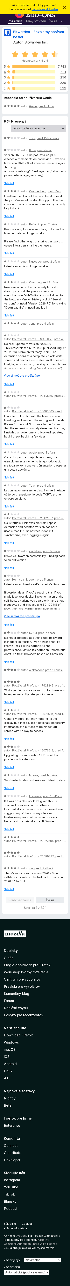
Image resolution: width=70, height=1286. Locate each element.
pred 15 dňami (52, 796)
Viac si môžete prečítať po (22, 375)
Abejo (33, 452)
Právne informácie (15, 1228)
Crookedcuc (37, 191)
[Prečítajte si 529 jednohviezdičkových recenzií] (33, 88)
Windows (11, 1042)
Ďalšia (50, 900)
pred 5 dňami (51, 551)
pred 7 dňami (46, 632)
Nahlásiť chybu (16, 1008)
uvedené (21, 1235)
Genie (33, 106)
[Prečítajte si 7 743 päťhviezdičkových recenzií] (33, 66)
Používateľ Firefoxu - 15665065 (33, 411)
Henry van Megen (23, 579)
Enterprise (12, 1125)
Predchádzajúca (20, 900)
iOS (7, 1057)
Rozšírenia (15, 21)
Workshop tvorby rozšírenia (26, 972)
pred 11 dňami (54, 670)
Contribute (12, 1153)
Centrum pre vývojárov (22, 979)
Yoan (32, 485)
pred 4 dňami (45, 323)
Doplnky (11, 951)
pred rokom (46, 106)
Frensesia (35, 796)
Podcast (11, 1209)
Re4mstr (34, 224)
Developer (12, 1160)
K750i (33, 632)
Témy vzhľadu (35, 21)
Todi (32, 138)
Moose (33, 775)
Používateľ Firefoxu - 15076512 (32, 750)
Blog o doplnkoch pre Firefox (27, 965)
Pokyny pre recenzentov (23, 1015)
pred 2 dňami (49, 224)
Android (10, 1064)
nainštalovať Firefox (45, 9)
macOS (10, 1049)
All (6, 1078)
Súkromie (10, 1223)
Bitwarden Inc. (36, 42)
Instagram (12, 1180)
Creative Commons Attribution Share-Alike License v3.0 (30, 1243)
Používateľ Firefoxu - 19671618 (32, 713)
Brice (32, 150)
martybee (35, 551)
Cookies (27, 1223)
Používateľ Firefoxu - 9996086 (32, 339)
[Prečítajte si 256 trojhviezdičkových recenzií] (33, 77)
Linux (8, 1071)
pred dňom (44, 150)
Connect (11, 1146)
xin (31, 868)
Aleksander (36, 670)
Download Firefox (18, 1035)
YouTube (11, 1187)
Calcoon (34, 282)
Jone (32, 323)
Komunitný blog (16, 994)
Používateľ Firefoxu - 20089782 (33, 856)
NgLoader (35, 261)
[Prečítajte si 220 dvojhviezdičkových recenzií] (33, 82)
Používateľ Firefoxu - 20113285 (32, 395)
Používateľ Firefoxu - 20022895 (33, 841)
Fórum (9, 1001)
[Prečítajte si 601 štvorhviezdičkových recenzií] (33, 71)
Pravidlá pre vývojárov (22, 986)
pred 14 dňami (49, 775)
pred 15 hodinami (48, 138)
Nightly (10, 1098)
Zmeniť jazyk (12, 1260)
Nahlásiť (9, 183)
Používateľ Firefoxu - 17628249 (32, 685)
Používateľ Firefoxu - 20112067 (32, 518)
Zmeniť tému (12, 1267)
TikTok (9, 1194)
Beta (7, 1105)
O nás (8, 958)
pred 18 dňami (43, 868)
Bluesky (10, 1201)
